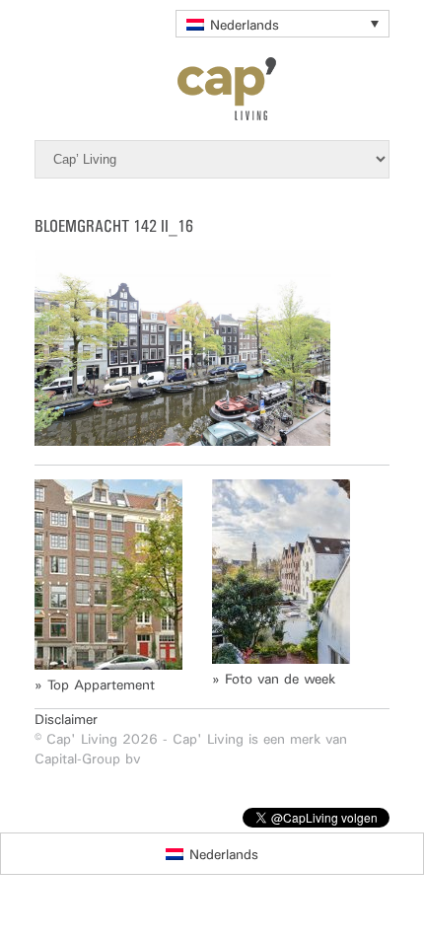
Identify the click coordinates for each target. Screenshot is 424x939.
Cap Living (212, 88)
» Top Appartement (95, 684)
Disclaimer (66, 719)
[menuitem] (282, 23)
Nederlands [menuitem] (244, 25)
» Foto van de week (273, 678)
